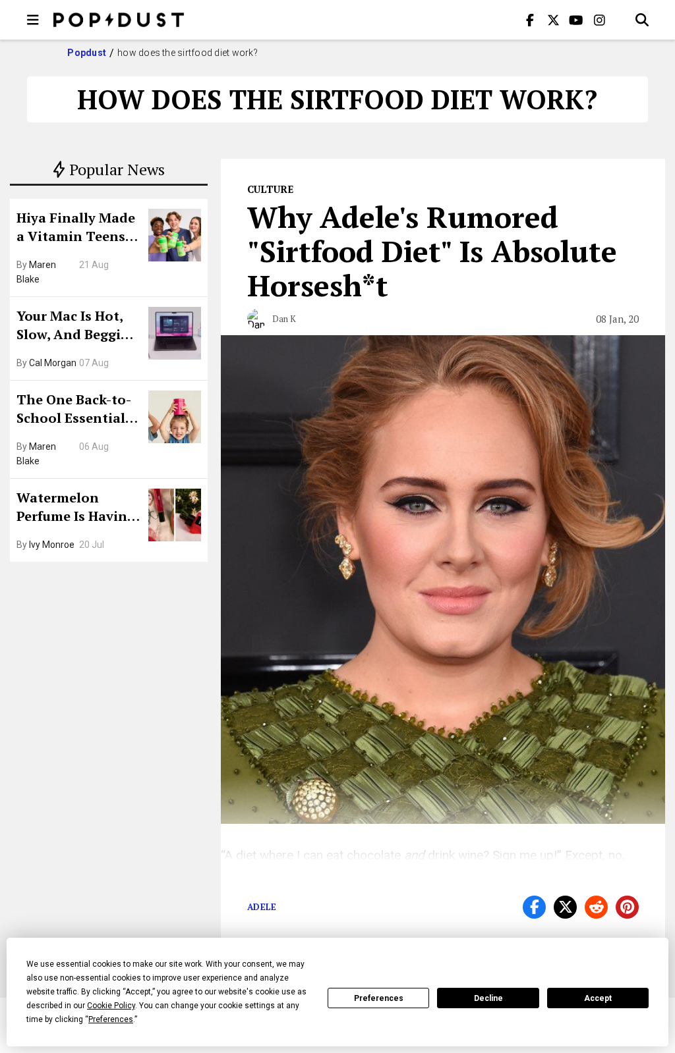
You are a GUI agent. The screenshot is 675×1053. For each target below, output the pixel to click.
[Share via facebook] (534, 907)
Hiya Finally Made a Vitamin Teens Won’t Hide (75, 228)
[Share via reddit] (596, 907)
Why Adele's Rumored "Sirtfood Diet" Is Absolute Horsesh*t (432, 251)
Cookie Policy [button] (111, 1005)
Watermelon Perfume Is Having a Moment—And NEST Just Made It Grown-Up (75, 508)
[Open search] (642, 20)
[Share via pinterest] (627, 907)
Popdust (86, 52)
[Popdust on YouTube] (576, 20)
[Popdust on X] (553, 20)
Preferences (378, 998)
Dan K (284, 319)
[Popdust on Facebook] (530, 20)
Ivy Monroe (51, 544)
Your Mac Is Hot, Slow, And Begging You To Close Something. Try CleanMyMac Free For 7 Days (77, 326)
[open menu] (33, 20)
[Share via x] (565, 907)
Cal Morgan (52, 363)
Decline (488, 998)
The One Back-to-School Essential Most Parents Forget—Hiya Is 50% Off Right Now (77, 410)
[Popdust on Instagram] (599, 20)
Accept (598, 998)
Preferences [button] (110, 1019)
